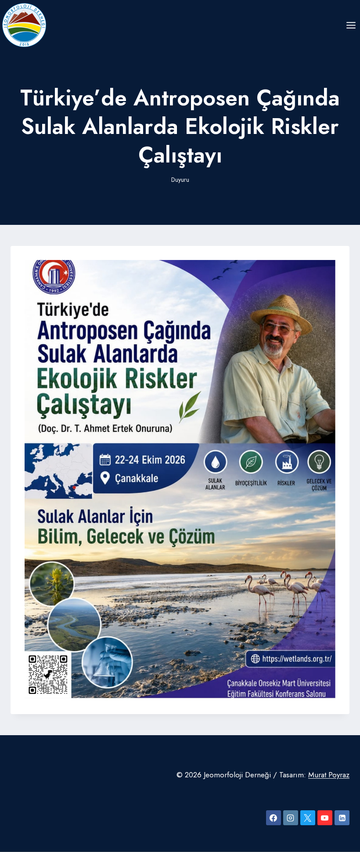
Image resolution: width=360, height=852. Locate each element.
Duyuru (180, 179)
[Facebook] (273, 817)
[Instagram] (290, 817)
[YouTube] (324, 817)
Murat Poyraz (328, 774)
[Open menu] (351, 25)
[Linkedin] (342, 817)
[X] (307, 817)
